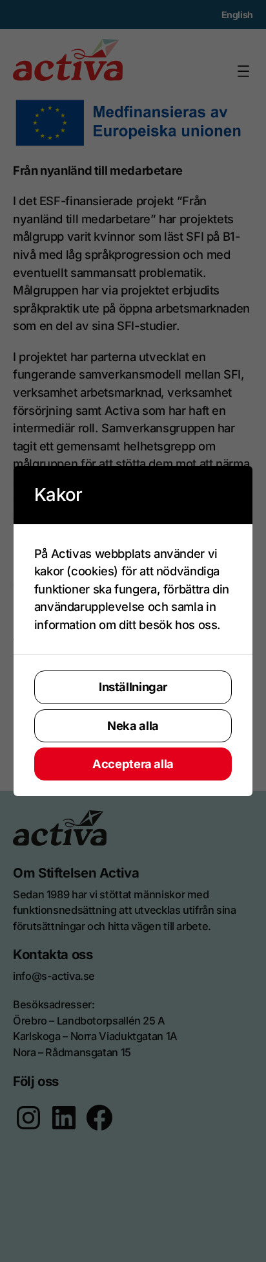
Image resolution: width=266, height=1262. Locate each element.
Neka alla (133, 725)
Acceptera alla (133, 764)
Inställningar (133, 687)
